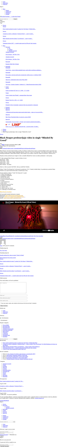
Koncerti (8, 107)
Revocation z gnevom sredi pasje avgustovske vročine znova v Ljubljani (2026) (23, 74)
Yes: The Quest (3, 250)
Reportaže (8, 66)
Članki (7, 86)
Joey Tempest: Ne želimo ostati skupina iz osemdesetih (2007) (21, 354)
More (4, 9)
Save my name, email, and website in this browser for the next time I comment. (19, 303)
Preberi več (41, 398)
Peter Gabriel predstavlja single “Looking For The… (11, 381)
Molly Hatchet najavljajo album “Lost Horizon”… (11, 390)
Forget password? (4, 434)
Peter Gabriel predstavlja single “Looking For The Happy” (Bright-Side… (19, 29)
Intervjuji (8, 108)
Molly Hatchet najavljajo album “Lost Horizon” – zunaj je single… (18, 38)
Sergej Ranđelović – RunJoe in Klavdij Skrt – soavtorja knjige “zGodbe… (22, 126)
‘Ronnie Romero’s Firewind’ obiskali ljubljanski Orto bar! (20, 359)
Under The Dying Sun (35, 236)
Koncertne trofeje (7, 330)
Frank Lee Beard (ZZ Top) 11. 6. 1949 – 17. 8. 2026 (17, 90)
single (23, 236)
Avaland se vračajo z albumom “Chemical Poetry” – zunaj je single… (18, 33)
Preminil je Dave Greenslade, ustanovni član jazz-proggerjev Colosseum (22, 104)
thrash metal (27, 236)
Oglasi (4, 374)
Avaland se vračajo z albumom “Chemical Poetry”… (12, 386)
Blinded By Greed (13, 236)
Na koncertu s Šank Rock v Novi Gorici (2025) (17, 356)
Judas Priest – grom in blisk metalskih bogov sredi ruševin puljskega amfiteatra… (24, 70)
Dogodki (5, 336)
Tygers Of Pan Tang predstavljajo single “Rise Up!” (14, 349)
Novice (4, 25)
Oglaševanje (8, 11)
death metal (19, 236)
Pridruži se (8, 12)
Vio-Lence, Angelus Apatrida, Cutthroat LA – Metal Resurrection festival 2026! (23, 84)
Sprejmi (36, 398)
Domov (7, 10)
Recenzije (8, 47)
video (42, 236)
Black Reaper (6, 236)
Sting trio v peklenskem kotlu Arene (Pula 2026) (16, 79)
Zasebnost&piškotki (4, 400)
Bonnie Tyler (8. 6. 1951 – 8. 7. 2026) (14, 100)
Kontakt (7, 14)
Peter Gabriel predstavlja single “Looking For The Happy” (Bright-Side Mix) (20, 342)
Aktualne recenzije (12, 50)
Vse (9, 48)
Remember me (13, 434)
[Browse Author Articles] (3, 244)
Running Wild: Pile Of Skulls (12, 64)
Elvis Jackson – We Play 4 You (13, 54)
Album (1, 236)
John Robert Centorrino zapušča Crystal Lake (17, 355)
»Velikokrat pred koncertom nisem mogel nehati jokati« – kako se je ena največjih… (24, 112)
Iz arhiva (10, 49)
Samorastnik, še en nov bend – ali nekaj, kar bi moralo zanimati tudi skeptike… (23, 121)
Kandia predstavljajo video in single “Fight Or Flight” (12, 255)
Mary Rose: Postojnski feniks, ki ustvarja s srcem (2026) (18, 117)
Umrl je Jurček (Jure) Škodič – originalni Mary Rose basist (19, 95)
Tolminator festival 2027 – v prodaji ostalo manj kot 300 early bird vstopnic (19, 43)
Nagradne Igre (6, 335)
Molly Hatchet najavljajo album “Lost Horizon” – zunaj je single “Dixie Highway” (21, 346)
